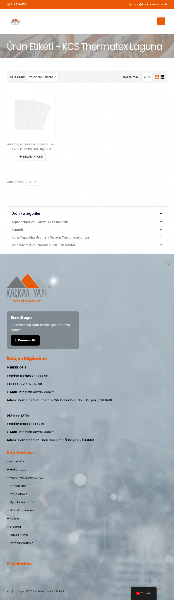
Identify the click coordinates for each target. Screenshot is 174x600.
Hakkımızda (18, 469)
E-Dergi (15, 527)
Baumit (17, 229)
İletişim (15, 518)
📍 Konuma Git (25, 340)
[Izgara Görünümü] (157, 77)
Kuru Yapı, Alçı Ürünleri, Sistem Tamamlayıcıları (36, 144)
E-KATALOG (19, 4)
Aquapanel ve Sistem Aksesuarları (40, 222)
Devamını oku (33, 157)
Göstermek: (131, 77)
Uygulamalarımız (22, 502)
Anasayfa (17, 461)
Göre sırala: (17, 77)
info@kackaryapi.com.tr (150, 4)
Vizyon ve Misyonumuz (26, 478)
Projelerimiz (18, 494)
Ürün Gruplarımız (22, 510)
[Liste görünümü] (162, 77)
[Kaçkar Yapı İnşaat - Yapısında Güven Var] (16, 21)
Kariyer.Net (18, 486)
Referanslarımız (21, 543)
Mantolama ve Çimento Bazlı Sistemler (43, 245)
